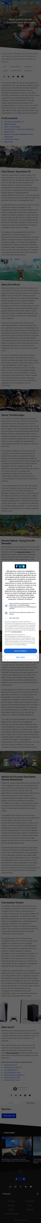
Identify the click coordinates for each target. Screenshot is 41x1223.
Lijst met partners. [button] (16, 632)
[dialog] (20, 611)
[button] (20, 618)
